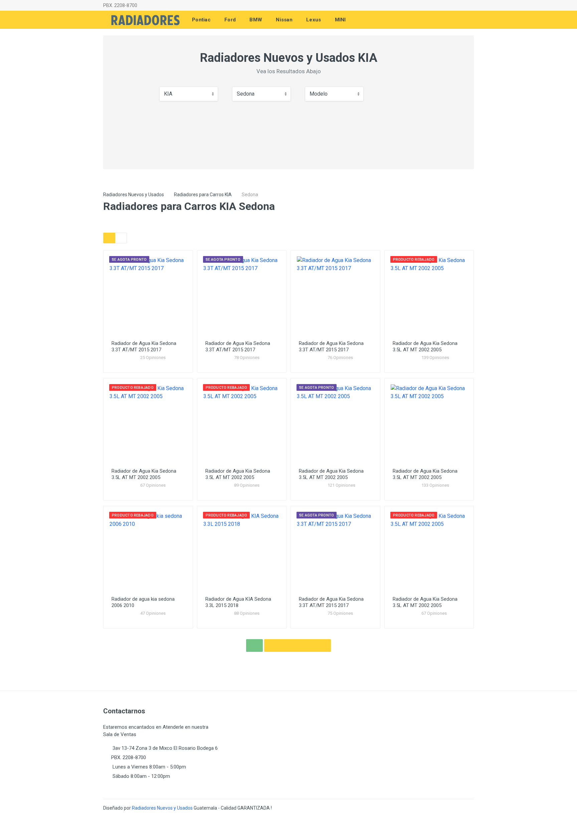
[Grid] (109, 238)
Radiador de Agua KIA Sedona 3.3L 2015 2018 (238, 602)
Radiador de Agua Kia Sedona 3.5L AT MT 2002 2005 (425, 346)
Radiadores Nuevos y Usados (133, 194)
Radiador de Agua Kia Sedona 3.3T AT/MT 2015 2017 (144, 346)
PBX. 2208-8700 (120, 5)
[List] (121, 238)
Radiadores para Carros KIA (203, 194)
